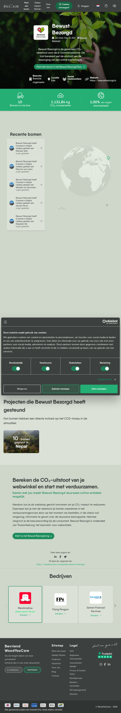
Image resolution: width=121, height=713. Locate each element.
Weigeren (22, 389)
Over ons (56, 667)
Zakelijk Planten (58, 655)
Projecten (56, 659)
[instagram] (101, 664)
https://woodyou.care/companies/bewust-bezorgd (60, 564)
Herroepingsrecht (78, 690)
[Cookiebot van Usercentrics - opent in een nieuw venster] (105, 322)
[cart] (106, 6)
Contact (55, 676)
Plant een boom (59, 651)
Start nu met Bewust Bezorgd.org (32, 535)
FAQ (72, 651)
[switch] (45, 368)
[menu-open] (114, 6)
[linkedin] (109, 664)
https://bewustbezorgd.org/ (105, 80)
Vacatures (56, 663)
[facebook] (105, 664)
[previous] (6, 605)
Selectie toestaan (61, 389)
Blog (54, 671)
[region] (60, 313)
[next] (115, 605)
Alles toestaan (98, 389)
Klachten (73, 694)
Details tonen (105, 379)
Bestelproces (76, 678)
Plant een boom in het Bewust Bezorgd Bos (59, 66)
